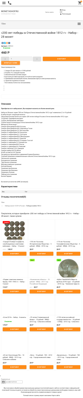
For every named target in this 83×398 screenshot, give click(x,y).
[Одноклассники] (7, 43)
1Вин (3, 24)
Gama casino (49, 12)
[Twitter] (5, 43)
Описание (6, 104)
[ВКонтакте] (2, 43)
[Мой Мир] (9, 43)
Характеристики (9, 186)
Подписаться (5, 379)
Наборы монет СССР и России (15, 206)
